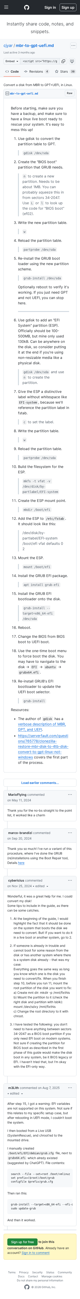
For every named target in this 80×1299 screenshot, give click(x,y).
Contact (33, 1276)
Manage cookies (52, 1276)
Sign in (50, 7)
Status (50, 1272)
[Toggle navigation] (6, 7)
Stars (67, 71)
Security (37, 1272)
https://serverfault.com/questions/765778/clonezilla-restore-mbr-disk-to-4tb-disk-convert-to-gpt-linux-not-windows (43, 746)
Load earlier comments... (40, 783)
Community (65, 1272)
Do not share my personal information (40, 1280)
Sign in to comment (36, 1253)
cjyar (8, 45)
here (21, 863)
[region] (40, 435)
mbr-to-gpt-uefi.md (35, 45)
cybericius (16, 880)
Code (15, 71)
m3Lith (13, 1088)
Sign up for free (22, 1242)
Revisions (38, 71)
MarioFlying (17, 794)
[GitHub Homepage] (27, 1287)
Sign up (68, 7)
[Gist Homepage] (26, 7)
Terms (12, 1272)
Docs (21, 1276)
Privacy (24, 1272)
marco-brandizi (20, 833)
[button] (63, 61)
